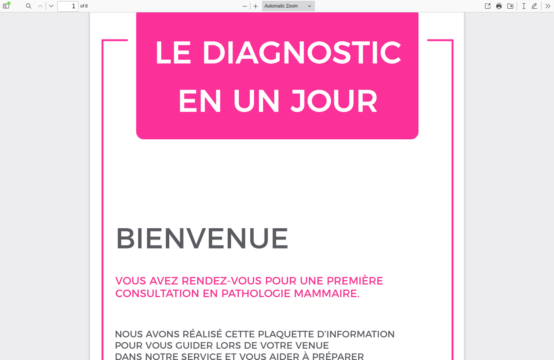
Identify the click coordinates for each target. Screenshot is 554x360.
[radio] (524, 6)
